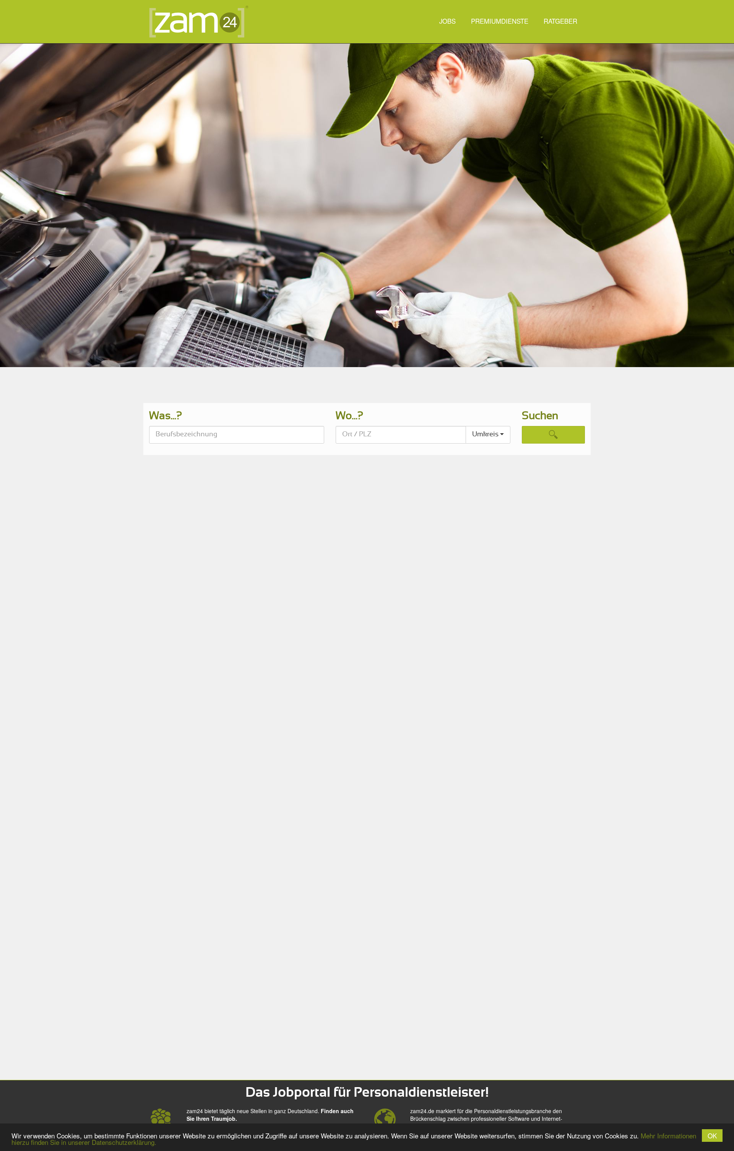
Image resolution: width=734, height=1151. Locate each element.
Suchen (540, 416)
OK (712, 1135)
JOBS (447, 21)
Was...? (165, 416)
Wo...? (349, 416)
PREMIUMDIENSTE (499, 21)
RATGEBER (560, 21)
